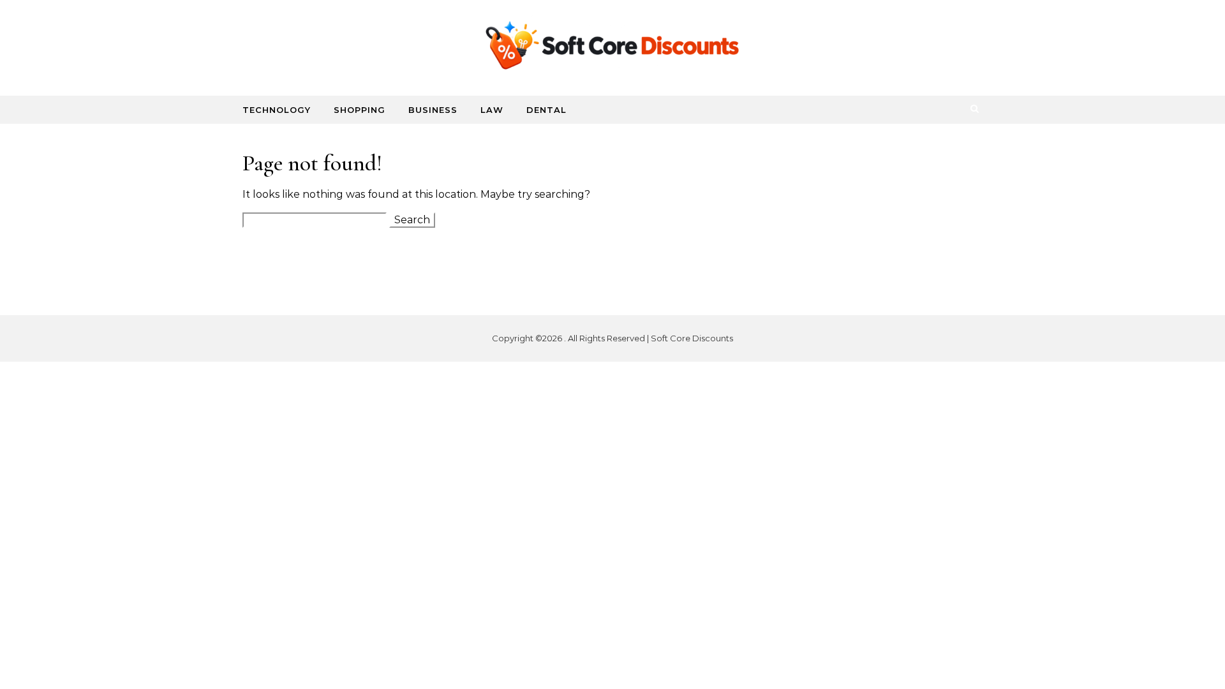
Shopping (359, 110)
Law (491, 110)
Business (432, 110)
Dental (546, 110)
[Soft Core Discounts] (612, 48)
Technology (276, 110)
